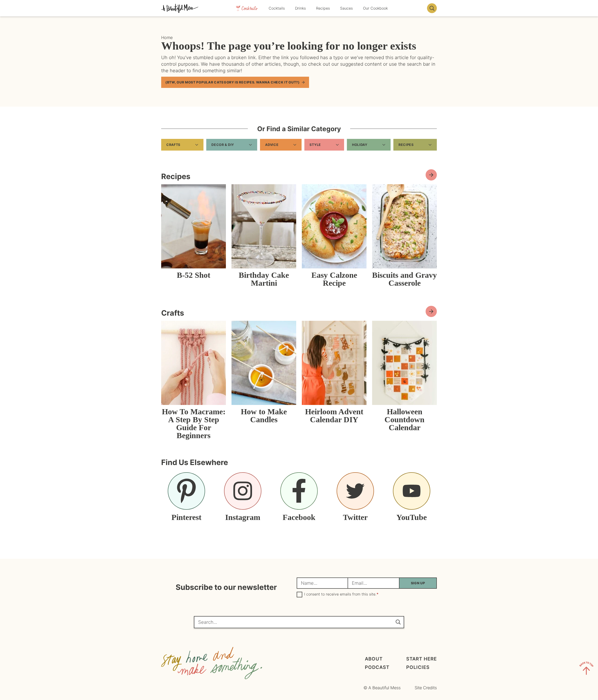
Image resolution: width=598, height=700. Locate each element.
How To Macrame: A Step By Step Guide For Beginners (193, 423)
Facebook (299, 517)
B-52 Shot (193, 275)
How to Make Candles (264, 415)
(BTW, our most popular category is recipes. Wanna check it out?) (232, 82)
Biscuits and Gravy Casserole (404, 279)
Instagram (242, 517)
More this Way (431, 311)
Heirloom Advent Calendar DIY (334, 415)
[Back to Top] (586, 669)
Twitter (355, 517)
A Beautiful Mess (180, 8)
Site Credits (426, 687)
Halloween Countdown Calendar (404, 419)
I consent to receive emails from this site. (341, 594)
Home (167, 37)
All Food (431, 174)
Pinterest (186, 517)
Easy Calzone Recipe (334, 279)
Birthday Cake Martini (264, 279)
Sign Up (418, 583)
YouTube (411, 517)
